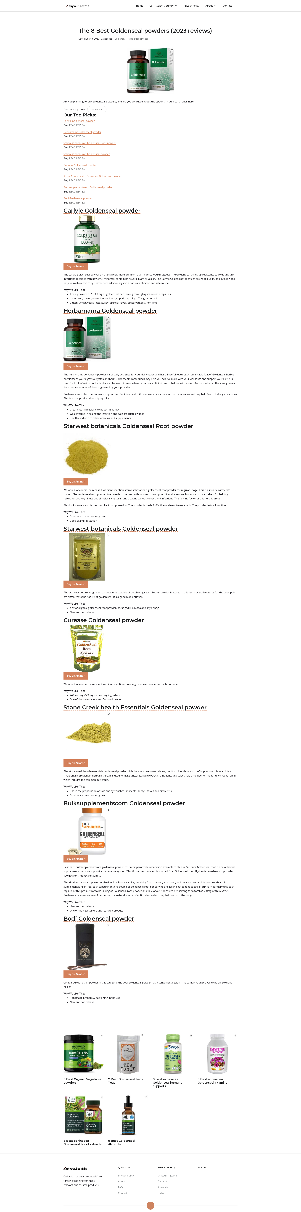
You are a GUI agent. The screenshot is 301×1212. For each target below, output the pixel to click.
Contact (227, 5)
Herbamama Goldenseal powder (82, 132)
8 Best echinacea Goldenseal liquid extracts (82, 1142)
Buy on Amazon (76, 266)
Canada (162, 1181)
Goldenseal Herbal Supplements (131, 38)
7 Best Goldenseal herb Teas (125, 1080)
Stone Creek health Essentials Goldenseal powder (92, 176)
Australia (163, 1187)
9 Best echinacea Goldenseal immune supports (167, 1082)
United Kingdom (167, 1175)
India (161, 1193)
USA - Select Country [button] (161, 5)
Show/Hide (96, 109)
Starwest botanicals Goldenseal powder (86, 154)
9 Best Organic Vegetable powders (82, 1080)
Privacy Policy (191, 5)
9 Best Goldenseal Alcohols (121, 1142)
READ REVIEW (77, 125)
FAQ (120, 1187)
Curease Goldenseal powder (79, 165)
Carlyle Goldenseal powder (79, 121)
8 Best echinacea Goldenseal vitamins (212, 1080)
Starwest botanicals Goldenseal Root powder (89, 143)
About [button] (209, 5)
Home (139, 5)
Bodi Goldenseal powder (77, 198)
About (121, 1181)
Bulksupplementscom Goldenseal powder (87, 187)
